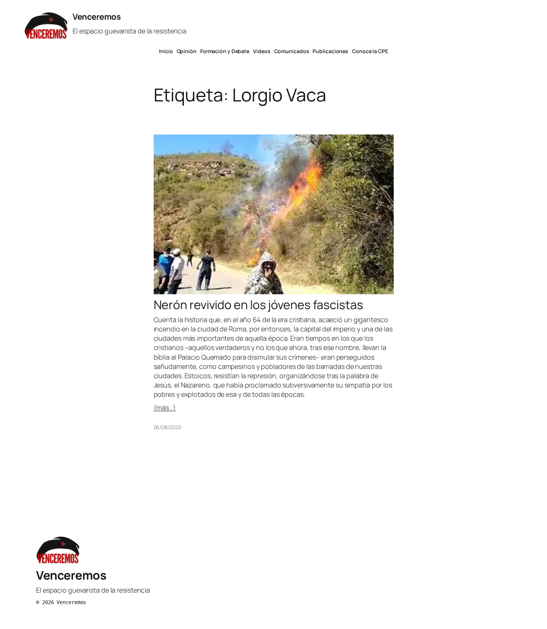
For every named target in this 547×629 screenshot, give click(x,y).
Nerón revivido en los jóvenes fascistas (258, 304)
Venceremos (97, 16)
